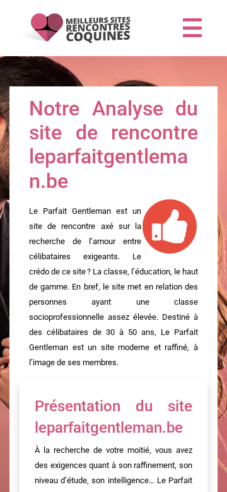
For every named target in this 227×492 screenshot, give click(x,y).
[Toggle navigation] (192, 27)
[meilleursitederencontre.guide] (74, 28)
